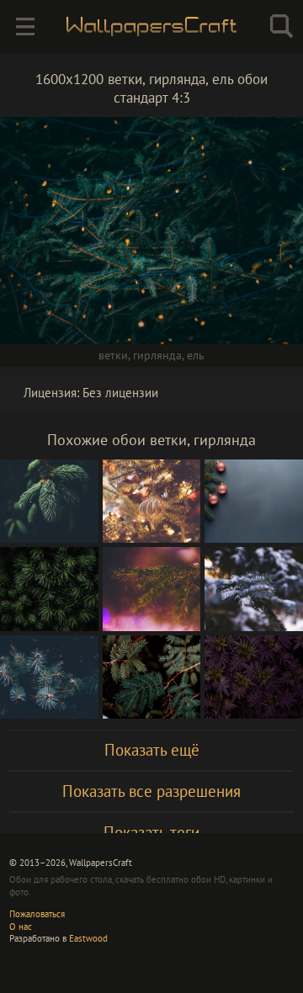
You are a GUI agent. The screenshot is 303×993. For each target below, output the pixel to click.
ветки (113, 355)
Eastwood (88, 938)
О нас (20, 926)
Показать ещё (151, 750)
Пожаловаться (37, 914)
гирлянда (157, 355)
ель (196, 355)
